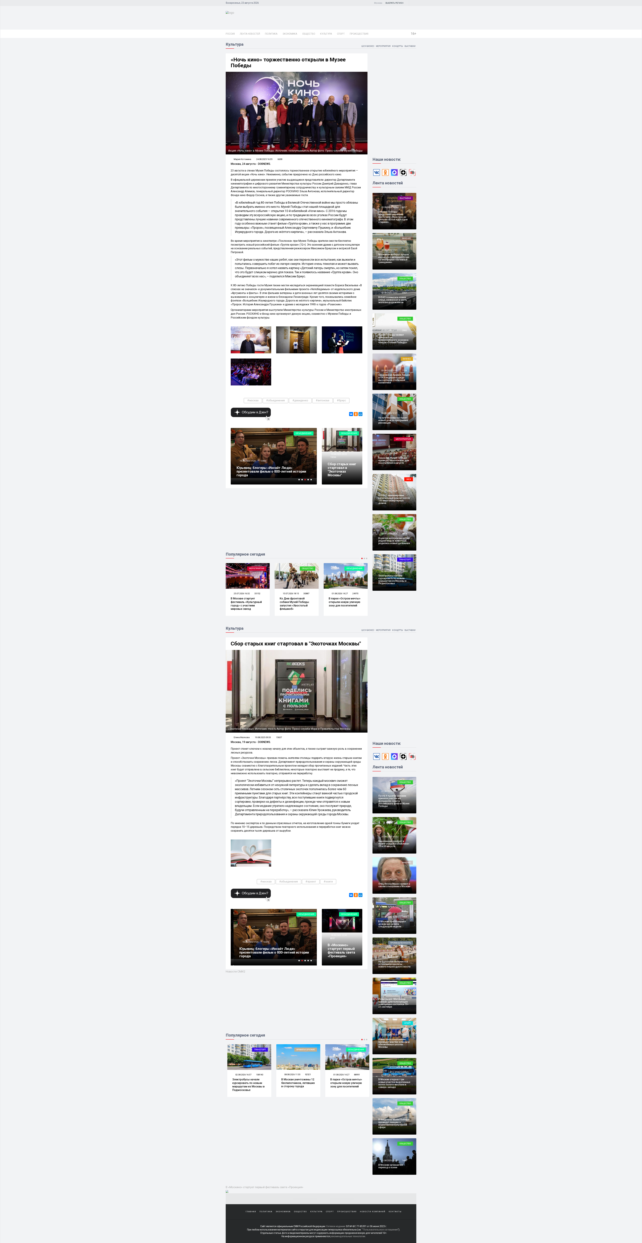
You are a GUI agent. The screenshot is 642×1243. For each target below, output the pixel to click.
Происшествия (359, 33)
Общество (308, 33)
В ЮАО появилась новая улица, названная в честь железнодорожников (392, 300)
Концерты (397, 46)
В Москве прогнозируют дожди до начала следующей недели (392, 924)
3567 (404, 292)
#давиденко (300, 400)
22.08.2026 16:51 (389, 836)
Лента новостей (250, 33)
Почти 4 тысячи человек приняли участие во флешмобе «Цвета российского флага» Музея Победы (393, 801)
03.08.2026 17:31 (389, 250)
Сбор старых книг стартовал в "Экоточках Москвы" (342, 469)
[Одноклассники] (356, 414)
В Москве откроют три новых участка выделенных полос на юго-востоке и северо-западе (394, 1083)
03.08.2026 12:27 (389, 413)
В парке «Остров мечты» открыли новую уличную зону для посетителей (254, 602)
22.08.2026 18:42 (389, 791)
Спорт (341, 33)
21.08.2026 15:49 (389, 1035)
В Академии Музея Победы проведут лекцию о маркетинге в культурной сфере (393, 1123)
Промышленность (400, 943)
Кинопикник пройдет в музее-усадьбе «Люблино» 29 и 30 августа (393, 844)
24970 (265, 593)
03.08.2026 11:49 (389, 453)
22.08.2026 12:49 (389, 917)
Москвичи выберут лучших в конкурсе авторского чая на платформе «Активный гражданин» (393, 258)
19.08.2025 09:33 (338, 454)
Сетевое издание (335, 1226)
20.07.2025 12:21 (247, 464)
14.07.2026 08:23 (298, 593)
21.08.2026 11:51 (389, 1115)
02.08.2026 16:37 (389, 571)
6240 (404, 453)
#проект (310, 881)
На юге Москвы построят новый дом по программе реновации (393, 420)
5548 (404, 994)
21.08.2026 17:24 (389, 994)
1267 (404, 836)
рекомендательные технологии (347, 1236)
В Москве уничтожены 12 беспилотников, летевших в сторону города (247, 1083)
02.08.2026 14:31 (339, 1074)
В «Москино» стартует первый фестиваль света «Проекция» (341, 950)
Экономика (290, 33)
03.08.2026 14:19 (389, 330)
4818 (404, 533)
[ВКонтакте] (351, 414)
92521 (257, 1074)
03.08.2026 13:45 (389, 370)
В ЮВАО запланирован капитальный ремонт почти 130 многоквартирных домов (394, 499)
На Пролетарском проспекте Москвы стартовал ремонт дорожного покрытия (351, 603)
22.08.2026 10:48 (389, 957)
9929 (262, 945)
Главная (251, 1212)
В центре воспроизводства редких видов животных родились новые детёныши (394, 541)
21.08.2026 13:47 (389, 1075)
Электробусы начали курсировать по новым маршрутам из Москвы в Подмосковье (392, 579)
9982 (404, 957)
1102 (404, 1115)
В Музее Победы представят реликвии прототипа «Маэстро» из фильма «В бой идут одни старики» (393, 217)
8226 (404, 1075)
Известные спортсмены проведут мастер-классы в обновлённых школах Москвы (393, 1043)
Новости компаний (372, 1212)
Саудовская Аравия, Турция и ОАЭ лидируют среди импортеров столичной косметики (394, 379)
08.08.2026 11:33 (241, 1074)
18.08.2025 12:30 (338, 935)
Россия (230, 33)
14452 (405, 571)
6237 (404, 207)
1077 (404, 250)
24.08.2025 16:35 (264, 159)
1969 (404, 917)
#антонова (322, 400)
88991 (306, 1074)
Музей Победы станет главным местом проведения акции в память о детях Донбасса (274, 954)
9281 (404, 1035)
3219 (404, 413)
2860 (404, 330)
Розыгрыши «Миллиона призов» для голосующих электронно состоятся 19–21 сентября (393, 1003)
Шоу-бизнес (367, 46)
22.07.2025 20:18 (247, 945)
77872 (355, 1074)
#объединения (275, 400)
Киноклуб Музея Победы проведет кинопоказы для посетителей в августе (393, 460)
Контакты (395, 1212)
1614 (404, 879)
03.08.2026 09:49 (389, 491)
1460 (404, 1160)
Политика (271, 33)
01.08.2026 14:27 (249, 593)
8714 (262, 464)
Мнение (406, 238)
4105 (404, 491)
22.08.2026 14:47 (389, 879)
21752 (363, 593)
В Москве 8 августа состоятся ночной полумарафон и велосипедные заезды (344, 1084)
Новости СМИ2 (235, 971)
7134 (404, 370)
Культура (326, 33)
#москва (252, 400)
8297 (332, 938)
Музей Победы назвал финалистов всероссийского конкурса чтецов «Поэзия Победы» (393, 338)
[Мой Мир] (360, 414)
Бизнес (407, 359)
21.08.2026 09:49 (389, 1160)
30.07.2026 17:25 (347, 593)
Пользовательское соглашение (380, 1229)
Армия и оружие (255, 1049)
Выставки (410, 46)
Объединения (303, 433)
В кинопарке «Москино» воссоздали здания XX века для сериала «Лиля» (272, 473)
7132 (404, 791)
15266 (333, 457)
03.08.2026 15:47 (389, 292)
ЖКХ (408, 479)
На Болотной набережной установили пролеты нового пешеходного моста (394, 964)
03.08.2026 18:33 (389, 207)
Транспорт (364, 568)
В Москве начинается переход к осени (390, 1166)
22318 (314, 593)
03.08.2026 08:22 (389, 533)
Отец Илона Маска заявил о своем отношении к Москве (394, 885)
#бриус (341, 400)
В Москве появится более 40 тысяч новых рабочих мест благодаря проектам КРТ (304, 603)
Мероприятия (383, 46)
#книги (328, 881)
